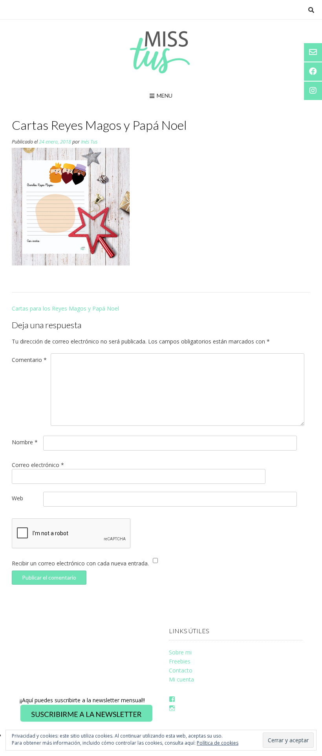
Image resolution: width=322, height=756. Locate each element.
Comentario (29, 359)
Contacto (180, 670)
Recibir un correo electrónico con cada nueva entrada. (80, 563)
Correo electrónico (38, 465)
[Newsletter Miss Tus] (86, 720)
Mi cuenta (181, 679)
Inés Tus (89, 141)
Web (17, 498)
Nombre (25, 442)
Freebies (179, 661)
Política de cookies (217, 743)
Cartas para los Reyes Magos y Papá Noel (65, 308)
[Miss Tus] (161, 52)
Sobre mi (180, 652)
